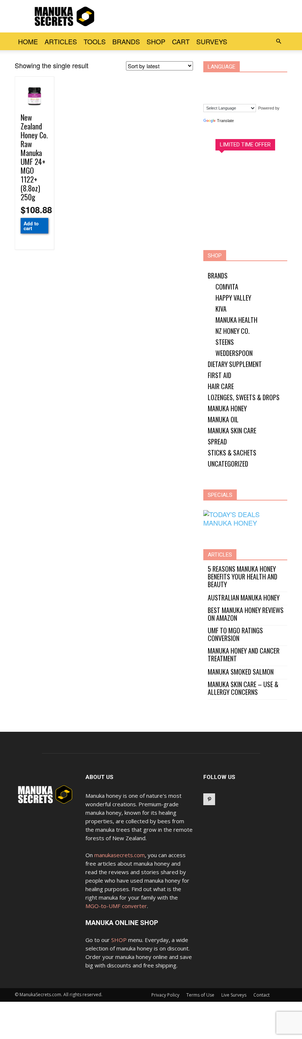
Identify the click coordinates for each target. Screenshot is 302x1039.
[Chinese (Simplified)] (212, 81)
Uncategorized (228, 463)
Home (28, 41)
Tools (95, 41)
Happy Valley (233, 297)
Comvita (226, 286)
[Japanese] (268, 81)
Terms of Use (200, 995)
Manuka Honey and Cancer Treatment (244, 654)
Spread (217, 441)
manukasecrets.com (119, 855)
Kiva (220, 309)
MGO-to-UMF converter (116, 906)
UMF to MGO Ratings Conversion (235, 634)
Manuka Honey (227, 408)
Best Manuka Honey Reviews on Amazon (246, 614)
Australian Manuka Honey (244, 598)
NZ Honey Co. (232, 331)
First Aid (219, 375)
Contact (261, 995)
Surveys (211, 41)
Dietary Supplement (235, 364)
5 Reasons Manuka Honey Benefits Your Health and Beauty (242, 576)
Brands (126, 41)
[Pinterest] (209, 799)
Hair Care (221, 386)
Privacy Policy (165, 995)
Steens (224, 342)
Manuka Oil (223, 419)
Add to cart (31, 226)
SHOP (119, 939)
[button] (278, 41)
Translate (225, 120)
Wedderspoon (234, 353)
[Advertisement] (201, 16)
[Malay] (212, 92)
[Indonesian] (254, 81)
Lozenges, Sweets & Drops (244, 397)
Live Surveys (233, 995)
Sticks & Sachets (232, 452)
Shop (156, 41)
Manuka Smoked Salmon (241, 672)
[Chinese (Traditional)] (226, 81)
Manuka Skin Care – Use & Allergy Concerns (243, 688)
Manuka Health (236, 320)
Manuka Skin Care (232, 430)
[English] (240, 81)
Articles (61, 41)
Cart (181, 41)
